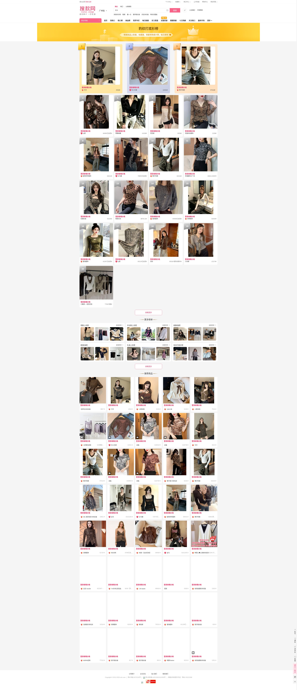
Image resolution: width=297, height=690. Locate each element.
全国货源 (164, 20)
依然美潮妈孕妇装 (200, 589)
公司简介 (131, 674)
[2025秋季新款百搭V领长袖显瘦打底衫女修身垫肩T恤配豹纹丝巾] (204, 498)
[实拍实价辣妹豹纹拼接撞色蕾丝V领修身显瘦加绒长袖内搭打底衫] (204, 390)
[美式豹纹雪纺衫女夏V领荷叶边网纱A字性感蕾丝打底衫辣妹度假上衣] (120, 534)
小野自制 (142, 409)
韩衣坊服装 (153, 14)
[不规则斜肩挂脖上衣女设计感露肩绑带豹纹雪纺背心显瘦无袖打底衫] (176, 570)
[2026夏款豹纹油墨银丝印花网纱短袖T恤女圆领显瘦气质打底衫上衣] (148, 432)
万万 (112, 409)
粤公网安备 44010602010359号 (155, 677)
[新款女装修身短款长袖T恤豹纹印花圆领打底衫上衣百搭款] (176, 534)
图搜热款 (173, 20)
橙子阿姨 (86, 481)
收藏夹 (177, 2)
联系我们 (165, 674)
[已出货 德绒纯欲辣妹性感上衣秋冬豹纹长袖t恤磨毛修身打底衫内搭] (93, 570)
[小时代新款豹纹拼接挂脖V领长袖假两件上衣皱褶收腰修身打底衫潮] (120, 605)
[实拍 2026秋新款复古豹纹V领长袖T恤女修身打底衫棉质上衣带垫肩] (120, 432)
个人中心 (168, 2)
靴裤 (124, 14)
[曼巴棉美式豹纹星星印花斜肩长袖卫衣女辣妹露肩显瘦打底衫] (93, 641)
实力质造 (155, 20)
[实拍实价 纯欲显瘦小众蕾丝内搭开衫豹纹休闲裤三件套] (176, 641)
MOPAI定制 (86, 660)
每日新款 (145, 20)
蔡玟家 (141, 624)
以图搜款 (128, 6)
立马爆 (141, 517)
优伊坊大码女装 (85, 409)
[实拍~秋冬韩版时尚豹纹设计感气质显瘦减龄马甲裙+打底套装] (204, 648)
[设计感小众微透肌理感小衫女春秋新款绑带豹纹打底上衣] (176, 498)
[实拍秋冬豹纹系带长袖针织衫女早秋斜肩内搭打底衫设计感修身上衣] (176, 390)
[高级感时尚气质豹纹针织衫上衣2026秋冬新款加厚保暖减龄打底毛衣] (176, 462)
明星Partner (170, 660)
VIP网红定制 (87, 445)
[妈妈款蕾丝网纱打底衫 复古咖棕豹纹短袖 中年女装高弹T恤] (176, 432)
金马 (112, 517)
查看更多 (148, 366)
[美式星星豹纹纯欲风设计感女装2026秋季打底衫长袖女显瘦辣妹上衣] (148, 605)
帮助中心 (205, 2)
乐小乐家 (114, 445)
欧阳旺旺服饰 (171, 517)
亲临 (137, 445)
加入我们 (154, 674)
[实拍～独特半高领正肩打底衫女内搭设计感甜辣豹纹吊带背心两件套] (148, 534)
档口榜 (120, 20)
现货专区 (136, 20)
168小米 (169, 409)
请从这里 (85, 2)
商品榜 (127, 20)
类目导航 (84, 20)
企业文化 (143, 674)
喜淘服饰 (169, 624)
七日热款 (182, 20)
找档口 (112, 20)
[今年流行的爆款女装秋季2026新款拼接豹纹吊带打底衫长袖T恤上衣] (93, 462)
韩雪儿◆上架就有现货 (202, 553)
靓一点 (129, 14)
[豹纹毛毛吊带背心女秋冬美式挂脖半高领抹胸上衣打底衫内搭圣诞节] (120, 570)
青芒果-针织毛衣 (172, 481)
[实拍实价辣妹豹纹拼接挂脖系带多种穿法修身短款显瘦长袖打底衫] (148, 390)
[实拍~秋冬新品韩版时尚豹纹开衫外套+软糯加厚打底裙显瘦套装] (204, 570)
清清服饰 (86, 553)
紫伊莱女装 (136, 14)
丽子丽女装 (198, 624)
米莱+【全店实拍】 (145, 553)
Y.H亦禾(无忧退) (116, 589)
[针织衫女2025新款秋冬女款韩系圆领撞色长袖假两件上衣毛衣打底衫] (204, 534)
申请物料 (200, 10)
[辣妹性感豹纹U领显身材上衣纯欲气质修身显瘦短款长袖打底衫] (176, 605)
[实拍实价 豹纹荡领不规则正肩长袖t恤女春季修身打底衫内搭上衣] (120, 390)
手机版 (196, 2)
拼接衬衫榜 (117, 14)
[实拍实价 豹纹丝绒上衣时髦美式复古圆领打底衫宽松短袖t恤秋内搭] (204, 426)
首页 (105, 20)
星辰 (165, 589)
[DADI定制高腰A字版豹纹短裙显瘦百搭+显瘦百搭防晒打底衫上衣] (93, 432)
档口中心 (187, 2)
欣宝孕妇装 (145, 14)
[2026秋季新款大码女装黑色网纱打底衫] (204, 605)
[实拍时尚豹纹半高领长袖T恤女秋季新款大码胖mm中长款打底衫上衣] (93, 390)
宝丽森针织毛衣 (88, 624)
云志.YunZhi (87, 589)
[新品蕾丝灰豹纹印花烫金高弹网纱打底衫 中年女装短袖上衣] (120, 468)
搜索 (175, 10)
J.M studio (142, 589)
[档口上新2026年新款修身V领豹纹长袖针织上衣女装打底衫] (120, 498)
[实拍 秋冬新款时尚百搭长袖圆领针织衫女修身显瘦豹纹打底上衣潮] (148, 570)
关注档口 (192, 20)
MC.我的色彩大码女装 (90, 517)
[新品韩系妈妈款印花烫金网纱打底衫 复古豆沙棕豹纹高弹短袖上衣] (148, 468)
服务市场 (201, 20)
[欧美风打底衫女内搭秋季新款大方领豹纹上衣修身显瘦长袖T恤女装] (148, 498)
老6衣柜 (113, 553)
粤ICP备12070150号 (134, 677)
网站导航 (213, 2)
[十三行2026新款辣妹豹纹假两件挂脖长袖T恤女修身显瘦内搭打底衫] (204, 462)
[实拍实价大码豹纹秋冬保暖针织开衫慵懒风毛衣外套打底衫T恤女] (93, 498)
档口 (121, 6)
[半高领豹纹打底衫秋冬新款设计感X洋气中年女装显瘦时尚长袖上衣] (93, 534)
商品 (116, 6)
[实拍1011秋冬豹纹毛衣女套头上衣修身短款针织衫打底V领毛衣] (93, 605)
